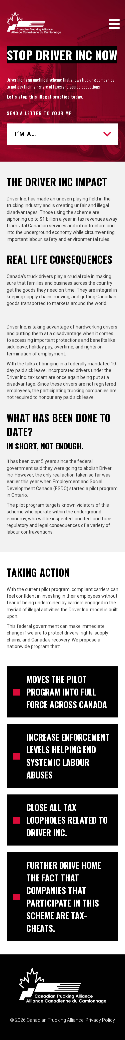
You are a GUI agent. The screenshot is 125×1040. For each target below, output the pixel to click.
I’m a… (26, 134)
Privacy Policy (100, 1020)
